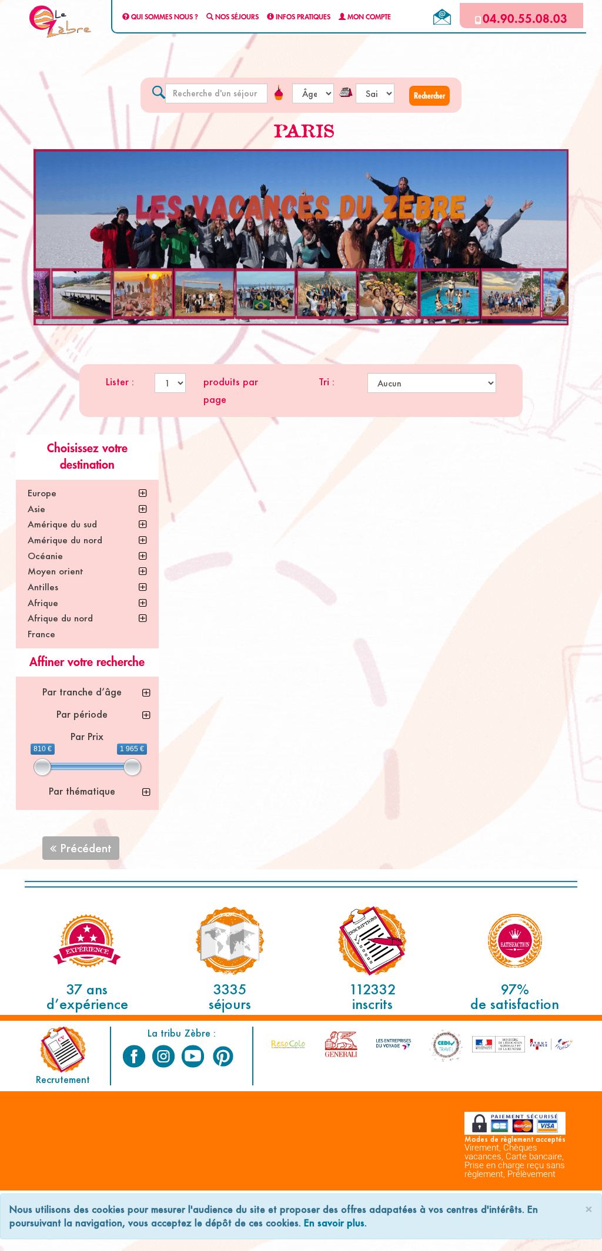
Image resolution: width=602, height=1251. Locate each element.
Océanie (45, 555)
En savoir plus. (335, 1222)
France (41, 634)
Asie (36, 508)
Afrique (43, 602)
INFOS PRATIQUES (302, 17)
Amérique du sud (62, 524)
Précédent (84, 848)
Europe (42, 493)
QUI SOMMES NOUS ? (163, 17)
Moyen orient (55, 571)
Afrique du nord (60, 618)
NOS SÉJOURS (236, 17)
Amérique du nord (65, 540)
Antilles (43, 587)
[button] (429, 96)
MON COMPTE (368, 17)
